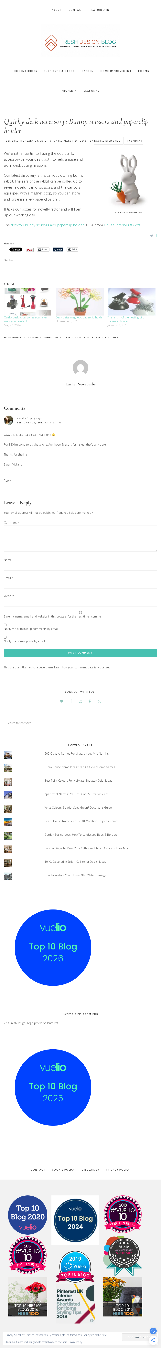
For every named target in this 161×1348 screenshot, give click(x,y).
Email (8, 578)
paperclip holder (105, 337)
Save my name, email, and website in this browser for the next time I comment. (54, 616)
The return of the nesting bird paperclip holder (126, 319)
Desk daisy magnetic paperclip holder (79, 317)
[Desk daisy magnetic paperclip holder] (80, 302)
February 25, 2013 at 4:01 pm (39, 422)
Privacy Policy (118, 1169)
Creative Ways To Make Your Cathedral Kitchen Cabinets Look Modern (89, 848)
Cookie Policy (63, 1169)
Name (9, 560)
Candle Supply (26, 418)
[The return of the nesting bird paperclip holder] (132, 302)
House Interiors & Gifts (122, 225)
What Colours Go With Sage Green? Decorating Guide (78, 807)
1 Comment (135, 140)
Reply (7, 480)
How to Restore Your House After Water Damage (75, 875)
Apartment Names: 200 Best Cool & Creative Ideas (77, 794)
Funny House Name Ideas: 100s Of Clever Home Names (80, 767)
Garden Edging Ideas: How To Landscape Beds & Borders (81, 834)
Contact (38, 1169)
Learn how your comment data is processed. (82, 667)
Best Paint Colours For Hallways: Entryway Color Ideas (78, 780)
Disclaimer (90, 1169)
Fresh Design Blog (80, 40)
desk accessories (77, 337)
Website (9, 596)
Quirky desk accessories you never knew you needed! (25, 319)
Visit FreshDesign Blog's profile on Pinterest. (31, 1023)
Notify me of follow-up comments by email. (31, 629)
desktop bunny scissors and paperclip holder (47, 225)
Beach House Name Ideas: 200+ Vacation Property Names (82, 821)
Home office (32, 337)
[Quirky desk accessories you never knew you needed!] (28, 302)
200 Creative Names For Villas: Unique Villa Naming (77, 753)
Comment (11, 522)
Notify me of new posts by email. (24, 641)
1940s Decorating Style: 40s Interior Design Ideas (75, 861)
